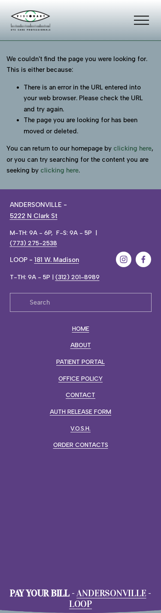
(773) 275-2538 (33, 243)
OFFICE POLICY (80, 378)
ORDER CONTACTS (80, 444)
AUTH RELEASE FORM (80, 411)
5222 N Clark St (34, 216)
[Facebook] (143, 259)
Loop (80, 604)
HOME (80, 328)
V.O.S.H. (80, 428)
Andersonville (111, 593)
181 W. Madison (56, 260)
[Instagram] (123, 259)
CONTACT (80, 394)
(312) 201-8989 (77, 277)
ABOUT (80, 345)
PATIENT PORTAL (80, 361)
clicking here (132, 148)
